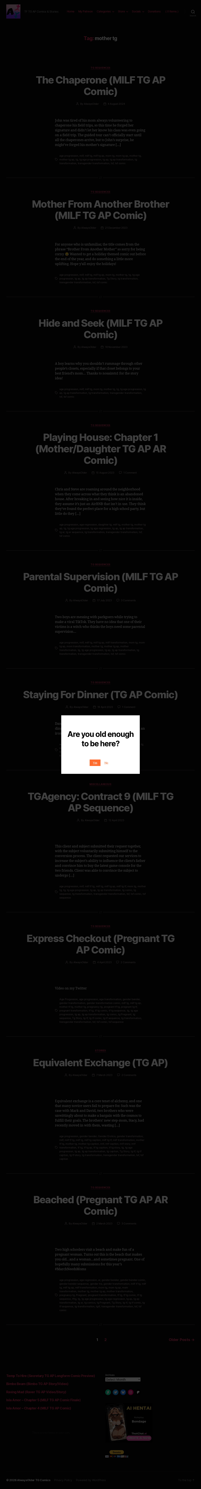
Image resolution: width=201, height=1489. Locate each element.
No (106, 762)
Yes (95, 762)
